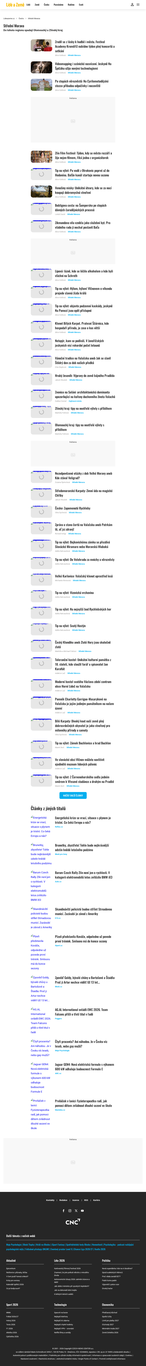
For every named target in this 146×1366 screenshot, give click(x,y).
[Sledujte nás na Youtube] (82, 1210)
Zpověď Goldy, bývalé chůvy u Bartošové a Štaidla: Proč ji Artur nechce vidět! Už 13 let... (85, 979)
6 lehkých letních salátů (63, 1294)
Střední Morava (34, 18)
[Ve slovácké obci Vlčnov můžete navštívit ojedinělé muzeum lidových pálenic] (41, 763)
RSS (86, 1200)
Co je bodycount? (13, 1288)
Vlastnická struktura (46, 1359)
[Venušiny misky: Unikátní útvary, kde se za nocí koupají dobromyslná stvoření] (41, 192)
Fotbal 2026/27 (12, 1316)
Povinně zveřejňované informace (112, 1359)
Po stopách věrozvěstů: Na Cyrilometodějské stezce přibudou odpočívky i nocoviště (82, 83)
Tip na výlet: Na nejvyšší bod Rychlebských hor (83, 609)
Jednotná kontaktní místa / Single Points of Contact (77, 1359)
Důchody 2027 (108, 1324)
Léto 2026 (59, 1260)
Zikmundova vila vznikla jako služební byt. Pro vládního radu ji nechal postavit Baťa (82, 224)
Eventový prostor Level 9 (61, 1249)
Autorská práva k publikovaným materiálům (30, 1355)
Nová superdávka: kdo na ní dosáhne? (117, 1268)
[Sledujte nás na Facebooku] (63, 1210)
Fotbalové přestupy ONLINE (37, 1249)
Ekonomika (108, 1304)
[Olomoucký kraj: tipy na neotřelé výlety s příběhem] (41, 429)
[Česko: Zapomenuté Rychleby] (41, 512)
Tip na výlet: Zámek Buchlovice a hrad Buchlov (83, 743)
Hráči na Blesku (43, 1244)
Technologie (60, 1304)
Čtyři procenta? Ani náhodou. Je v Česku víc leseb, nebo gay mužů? (81, 1043)
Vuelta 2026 (100, 1249)
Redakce (63, 1200)
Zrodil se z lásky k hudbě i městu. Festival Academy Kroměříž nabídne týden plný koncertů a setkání (85, 46)
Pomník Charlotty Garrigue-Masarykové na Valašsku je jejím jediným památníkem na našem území (84, 703)
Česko (46, 4)
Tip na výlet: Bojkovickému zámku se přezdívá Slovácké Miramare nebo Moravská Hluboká (82, 544)
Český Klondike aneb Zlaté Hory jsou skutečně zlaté (83, 644)
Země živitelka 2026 (110, 1332)
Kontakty (50, 1200)
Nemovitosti (97, 1244)
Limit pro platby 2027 (110, 1320)
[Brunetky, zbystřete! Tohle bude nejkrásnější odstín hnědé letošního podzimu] (41, 854)
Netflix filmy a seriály (62, 1332)
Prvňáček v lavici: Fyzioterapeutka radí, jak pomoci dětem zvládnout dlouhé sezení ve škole (83, 1103)
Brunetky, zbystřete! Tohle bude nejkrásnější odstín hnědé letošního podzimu (82, 847)
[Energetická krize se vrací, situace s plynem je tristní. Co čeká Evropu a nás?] (41, 826)
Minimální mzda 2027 (110, 1328)
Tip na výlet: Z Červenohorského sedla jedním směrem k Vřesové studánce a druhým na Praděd (84, 779)
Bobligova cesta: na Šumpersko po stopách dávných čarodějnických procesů (81, 207)
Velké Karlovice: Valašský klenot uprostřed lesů (84, 576)
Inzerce (75, 1200)
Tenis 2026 (10, 1324)
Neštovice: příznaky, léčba (16, 1272)
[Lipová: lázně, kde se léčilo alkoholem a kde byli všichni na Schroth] (41, 275)
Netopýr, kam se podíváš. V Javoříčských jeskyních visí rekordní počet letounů (79, 342)
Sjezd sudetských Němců (112, 1272)
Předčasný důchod (109, 1312)
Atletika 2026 (11, 1332)
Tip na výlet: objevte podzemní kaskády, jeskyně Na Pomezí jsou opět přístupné (83, 308)
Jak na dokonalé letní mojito (65, 1290)
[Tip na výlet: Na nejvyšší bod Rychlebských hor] (41, 613)
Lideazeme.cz (9, 18)
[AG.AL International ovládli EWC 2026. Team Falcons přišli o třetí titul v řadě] (41, 1021)
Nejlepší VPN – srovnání (64, 1328)
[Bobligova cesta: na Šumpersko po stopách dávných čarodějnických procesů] (41, 209)
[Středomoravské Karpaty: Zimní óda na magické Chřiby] (41, 494)
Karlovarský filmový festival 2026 (67, 1268)
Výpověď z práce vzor (110, 1284)
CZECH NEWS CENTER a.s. (83, 1348)
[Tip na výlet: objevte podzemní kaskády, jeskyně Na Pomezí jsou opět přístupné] (41, 310)
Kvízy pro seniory (13, 1280)
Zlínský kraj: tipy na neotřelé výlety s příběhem (83, 408)
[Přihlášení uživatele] (132, 4)
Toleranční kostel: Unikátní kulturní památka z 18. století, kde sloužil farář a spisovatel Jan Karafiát (83, 664)
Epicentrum (10, 1268)
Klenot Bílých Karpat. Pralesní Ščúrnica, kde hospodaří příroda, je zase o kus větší (82, 325)
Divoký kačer (107, 1288)
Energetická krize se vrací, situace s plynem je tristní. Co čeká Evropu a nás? (83, 820)
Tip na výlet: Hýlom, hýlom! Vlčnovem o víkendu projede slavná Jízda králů (83, 290)
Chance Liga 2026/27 (83, 1249)
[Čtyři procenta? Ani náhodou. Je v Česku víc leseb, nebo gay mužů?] (41, 1048)
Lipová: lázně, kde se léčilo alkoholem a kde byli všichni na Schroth (84, 273)
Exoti (81, 4)
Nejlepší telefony (61, 1316)
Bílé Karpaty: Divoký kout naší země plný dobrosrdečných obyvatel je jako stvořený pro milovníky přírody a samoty (82, 725)
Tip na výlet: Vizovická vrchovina (74, 592)
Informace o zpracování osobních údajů (108, 1355)
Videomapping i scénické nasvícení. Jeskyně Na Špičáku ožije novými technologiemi (83, 65)
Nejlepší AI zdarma (61, 1320)
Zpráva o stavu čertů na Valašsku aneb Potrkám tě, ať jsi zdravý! (83, 526)
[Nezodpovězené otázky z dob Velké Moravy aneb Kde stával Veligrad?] (41, 477)
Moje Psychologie (13, 1244)
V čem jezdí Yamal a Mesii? (17, 1276)
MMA (8, 1312)
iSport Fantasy (58, 1244)
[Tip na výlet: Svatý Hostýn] (41, 629)
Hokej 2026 (10, 1320)
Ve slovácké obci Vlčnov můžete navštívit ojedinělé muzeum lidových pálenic (79, 761)
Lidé (28, 4)
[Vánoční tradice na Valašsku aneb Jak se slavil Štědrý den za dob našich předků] (41, 362)
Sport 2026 (12, 1304)
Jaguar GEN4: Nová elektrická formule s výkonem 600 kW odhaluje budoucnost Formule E (84, 1066)
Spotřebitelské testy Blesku (78, 1244)
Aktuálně (11, 1260)
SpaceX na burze (61, 1312)
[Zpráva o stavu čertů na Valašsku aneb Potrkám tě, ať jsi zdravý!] (41, 528)
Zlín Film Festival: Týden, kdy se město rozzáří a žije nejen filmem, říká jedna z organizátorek (83, 155)
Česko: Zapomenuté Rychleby (72, 508)
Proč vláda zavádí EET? (111, 1276)
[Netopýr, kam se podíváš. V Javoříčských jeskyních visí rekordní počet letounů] (41, 344)
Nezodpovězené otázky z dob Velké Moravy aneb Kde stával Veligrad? (83, 475)
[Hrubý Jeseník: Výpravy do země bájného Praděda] (41, 379)
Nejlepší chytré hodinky (63, 1324)
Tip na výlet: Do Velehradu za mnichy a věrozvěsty (84, 559)
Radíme (71, 4)
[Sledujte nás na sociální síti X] (76, 1210)
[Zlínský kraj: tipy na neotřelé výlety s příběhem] (41, 412)
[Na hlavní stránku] (15, 4)
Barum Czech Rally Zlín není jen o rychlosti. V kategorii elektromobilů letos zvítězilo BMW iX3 (83, 874)
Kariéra (96, 1200)
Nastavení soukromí (29, 1359)
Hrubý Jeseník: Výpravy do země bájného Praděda (84, 375)
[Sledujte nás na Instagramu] (70, 1210)
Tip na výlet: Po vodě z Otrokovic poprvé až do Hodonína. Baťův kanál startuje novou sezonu (82, 172)
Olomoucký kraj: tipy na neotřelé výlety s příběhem (79, 427)
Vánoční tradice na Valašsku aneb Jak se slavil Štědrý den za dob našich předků (83, 360)
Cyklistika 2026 (12, 1336)
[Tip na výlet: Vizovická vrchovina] (41, 596)
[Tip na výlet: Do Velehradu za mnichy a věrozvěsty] (41, 563)
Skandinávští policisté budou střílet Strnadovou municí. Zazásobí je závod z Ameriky (83, 911)
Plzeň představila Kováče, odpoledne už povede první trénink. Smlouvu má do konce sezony (83, 938)
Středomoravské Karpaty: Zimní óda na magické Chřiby (83, 492)
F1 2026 (9, 1328)
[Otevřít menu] (138, 4)
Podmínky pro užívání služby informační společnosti (70, 1355)
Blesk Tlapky (28, 1244)
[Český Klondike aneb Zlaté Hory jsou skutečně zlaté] (41, 646)
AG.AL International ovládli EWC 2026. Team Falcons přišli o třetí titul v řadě (81, 1011)
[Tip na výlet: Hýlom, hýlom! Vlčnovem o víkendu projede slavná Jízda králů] (41, 292)
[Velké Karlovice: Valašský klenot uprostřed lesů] (41, 580)
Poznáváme (58, 4)
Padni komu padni (109, 1280)
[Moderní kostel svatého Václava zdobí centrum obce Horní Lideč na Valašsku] (41, 685)
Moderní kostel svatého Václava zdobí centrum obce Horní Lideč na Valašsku (83, 683)
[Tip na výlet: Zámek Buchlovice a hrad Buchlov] (41, 747)
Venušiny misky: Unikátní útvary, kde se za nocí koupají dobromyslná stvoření (83, 190)
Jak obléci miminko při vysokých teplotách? (71, 1286)
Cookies (128, 1355)
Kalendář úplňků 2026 (15, 1284)
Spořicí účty (106, 1316)
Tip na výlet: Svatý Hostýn (70, 625)
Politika (106, 1260)
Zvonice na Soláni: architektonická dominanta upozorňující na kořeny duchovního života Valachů (85, 394)
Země (37, 4)
